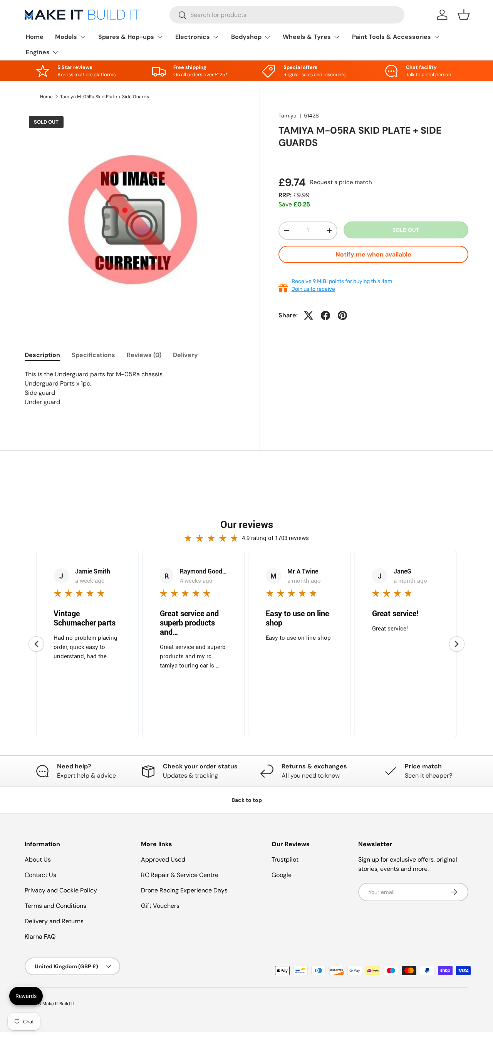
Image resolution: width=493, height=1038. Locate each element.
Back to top (246, 800)
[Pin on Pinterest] (342, 315)
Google (282, 875)
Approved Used (163, 859)
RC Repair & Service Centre (179, 875)
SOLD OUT (405, 229)
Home (35, 37)
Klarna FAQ (40, 936)
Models (66, 37)
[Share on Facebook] (325, 315)
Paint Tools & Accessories (391, 37)
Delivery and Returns (54, 921)
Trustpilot (285, 859)
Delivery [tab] (185, 355)
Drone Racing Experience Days (184, 890)
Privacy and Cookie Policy (61, 890)
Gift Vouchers (160, 906)
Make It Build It (58, 1004)
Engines (38, 52)
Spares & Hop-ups (126, 37)
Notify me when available (373, 254)
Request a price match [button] (341, 182)
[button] (463, 14)
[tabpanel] (133, 393)
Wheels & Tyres (307, 37)
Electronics (192, 37)
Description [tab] (42, 355)
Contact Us (40, 875)
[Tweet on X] (308, 315)
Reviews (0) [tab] (144, 355)
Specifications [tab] (93, 355)
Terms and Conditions (55, 906)
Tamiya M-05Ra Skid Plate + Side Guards (104, 96)
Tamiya (287, 115)
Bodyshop (246, 37)
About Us (38, 859)
